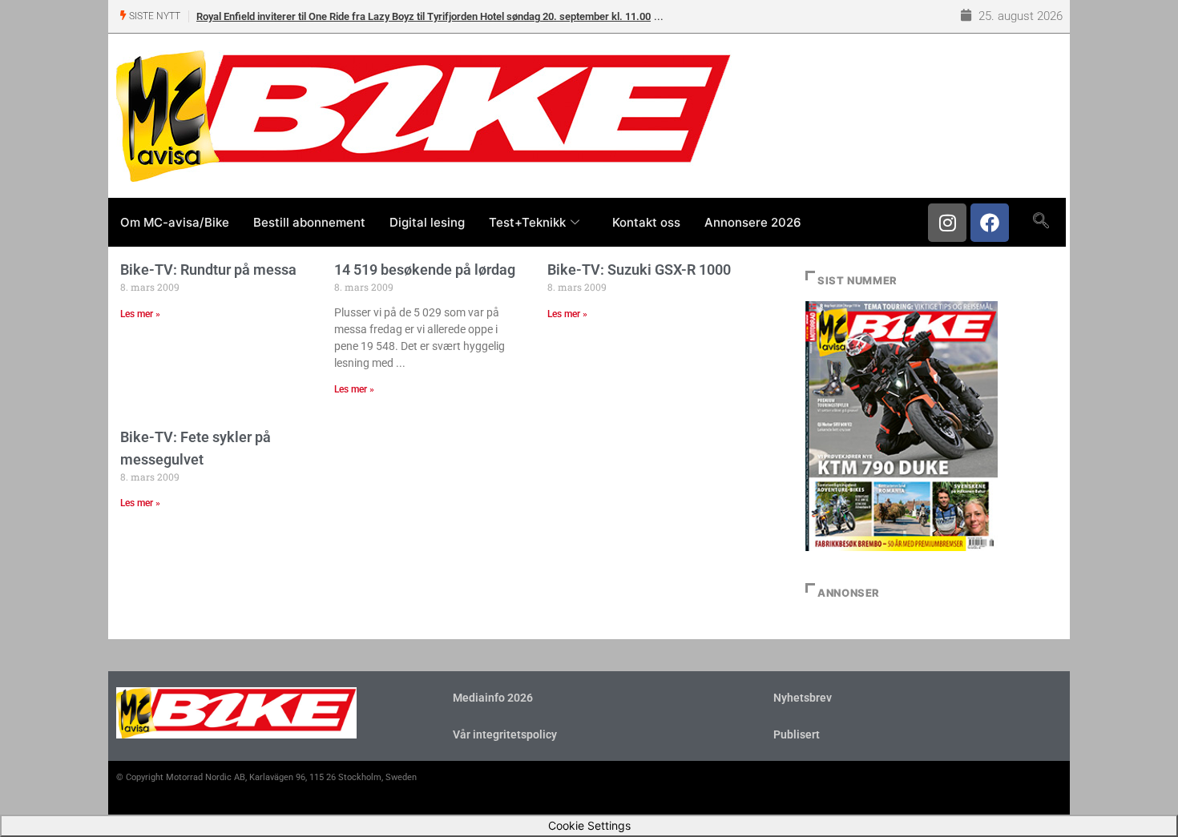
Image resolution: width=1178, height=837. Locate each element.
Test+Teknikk (527, 222)
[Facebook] (989, 222)
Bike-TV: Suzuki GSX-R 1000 (639, 269)
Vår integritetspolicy (505, 734)
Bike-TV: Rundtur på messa (208, 269)
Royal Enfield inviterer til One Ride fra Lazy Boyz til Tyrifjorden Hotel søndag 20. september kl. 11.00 (423, 16)
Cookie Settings (589, 825)
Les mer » (140, 314)
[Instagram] (947, 222)
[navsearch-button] (1041, 222)
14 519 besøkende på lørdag (424, 269)
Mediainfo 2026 (493, 697)
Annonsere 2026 (752, 222)
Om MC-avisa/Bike (174, 222)
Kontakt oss (646, 222)
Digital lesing (427, 222)
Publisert (796, 734)
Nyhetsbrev (802, 697)
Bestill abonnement (309, 222)
